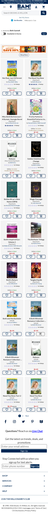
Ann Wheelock (12, 283)
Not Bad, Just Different (12, 78)
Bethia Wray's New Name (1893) (12, 200)
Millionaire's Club (30, 20)
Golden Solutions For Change (36, 160)
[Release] (12, 149)
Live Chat (37, 431)
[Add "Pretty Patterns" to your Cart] (41, 136)
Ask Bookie (18, 20)
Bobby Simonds (8, 246)
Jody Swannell (37, 203)
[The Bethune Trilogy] (36, 230)
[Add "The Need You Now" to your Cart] (41, 93)
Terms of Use (40, 508)
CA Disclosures (18, 510)
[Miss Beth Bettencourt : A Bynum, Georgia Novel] (12, 107)
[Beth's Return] (12, 270)
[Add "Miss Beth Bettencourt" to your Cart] (17, 136)
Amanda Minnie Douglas (13, 205)
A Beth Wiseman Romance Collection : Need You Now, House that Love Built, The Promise (36, 319)
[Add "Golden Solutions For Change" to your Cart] (41, 176)
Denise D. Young (37, 283)
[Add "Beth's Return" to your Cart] (17, 295)
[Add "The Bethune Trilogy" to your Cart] (41, 257)
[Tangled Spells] (36, 270)
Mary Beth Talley (13, 82)
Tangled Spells (36, 280)
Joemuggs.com (28, 508)
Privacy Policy (30, 510)
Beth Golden (37, 165)
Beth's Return (12, 280)
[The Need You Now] (36, 68)
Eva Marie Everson (12, 123)
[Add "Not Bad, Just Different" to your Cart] (17, 93)
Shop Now (24, 55)
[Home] (24, 7)
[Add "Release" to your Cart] (17, 176)
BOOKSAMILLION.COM (11, 508)
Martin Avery (37, 243)
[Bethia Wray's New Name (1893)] (12, 189)
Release (12, 159)
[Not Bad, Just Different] (12, 68)
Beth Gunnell (42, 123)
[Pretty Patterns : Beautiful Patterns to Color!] (36, 107)
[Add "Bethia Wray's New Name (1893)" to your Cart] (17, 216)
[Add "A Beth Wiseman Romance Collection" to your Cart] (17, 373)
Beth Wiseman (36, 82)
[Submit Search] (43, 13)
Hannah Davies (32, 123)
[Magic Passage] (36, 189)
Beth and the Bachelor (12, 318)
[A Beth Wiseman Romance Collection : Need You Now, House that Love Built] (12, 347)
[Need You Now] (36, 386)
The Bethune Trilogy (36, 239)
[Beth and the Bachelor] (12, 309)
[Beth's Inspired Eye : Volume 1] (12, 230)
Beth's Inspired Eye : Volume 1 (12, 240)
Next (27, 416)
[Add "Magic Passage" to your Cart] (41, 216)
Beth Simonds (18, 246)
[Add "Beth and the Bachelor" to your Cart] (17, 334)
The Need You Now (36, 78)
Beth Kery (13, 162)
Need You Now (36, 396)
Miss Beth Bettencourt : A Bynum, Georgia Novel (12, 118)
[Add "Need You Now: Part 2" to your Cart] (17, 410)
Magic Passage (36, 199)
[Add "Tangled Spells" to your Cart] (41, 295)
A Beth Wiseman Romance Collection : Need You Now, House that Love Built (12, 358)
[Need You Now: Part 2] (12, 386)
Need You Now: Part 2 (12, 396)
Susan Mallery (13, 322)
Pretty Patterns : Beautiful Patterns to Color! (36, 118)
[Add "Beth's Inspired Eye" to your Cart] (17, 257)
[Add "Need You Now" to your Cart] (41, 410)
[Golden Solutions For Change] (36, 149)
